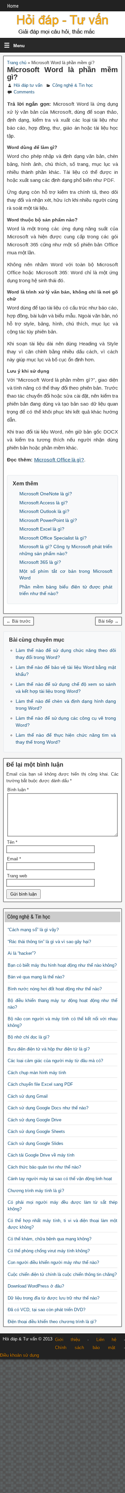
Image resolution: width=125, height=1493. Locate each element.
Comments (24, 91)
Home (13, 6)
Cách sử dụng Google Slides (35, 1143)
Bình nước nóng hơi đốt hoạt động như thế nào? (55, 988)
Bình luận (18, 789)
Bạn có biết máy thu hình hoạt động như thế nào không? (62, 965)
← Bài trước (18, 621)
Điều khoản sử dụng (19, 1355)
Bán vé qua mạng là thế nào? (36, 976)
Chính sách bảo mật (85, 1347)
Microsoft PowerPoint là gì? (48, 520)
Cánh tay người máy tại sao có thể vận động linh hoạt (60, 1178)
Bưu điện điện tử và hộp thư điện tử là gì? (49, 1049)
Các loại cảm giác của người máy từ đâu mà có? (55, 1060)
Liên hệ (106, 1339)
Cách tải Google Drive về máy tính (41, 1155)
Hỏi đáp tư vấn (28, 85)
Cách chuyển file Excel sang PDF (40, 1084)
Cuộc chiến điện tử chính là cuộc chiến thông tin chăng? (62, 1274)
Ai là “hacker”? (22, 953)
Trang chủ (16, 62)
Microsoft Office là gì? (59, 459)
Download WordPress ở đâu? (36, 1286)
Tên (12, 842)
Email (14, 858)
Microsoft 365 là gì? (40, 562)
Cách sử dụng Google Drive (34, 1119)
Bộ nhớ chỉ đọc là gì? (28, 1037)
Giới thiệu (67, 1339)
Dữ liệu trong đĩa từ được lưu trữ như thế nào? (53, 1298)
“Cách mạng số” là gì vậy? (33, 929)
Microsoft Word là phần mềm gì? (62, 73)
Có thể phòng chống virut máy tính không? (49, 1250)
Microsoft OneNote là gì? (45, 493)
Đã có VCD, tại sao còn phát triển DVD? (46, 1309)
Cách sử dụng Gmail (28, 1096)
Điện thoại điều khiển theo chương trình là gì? (52, 1321)
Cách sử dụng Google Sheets (36, 1131)
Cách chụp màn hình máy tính (37, 1072)
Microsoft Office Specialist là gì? (53, 538)
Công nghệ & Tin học (72, 85)
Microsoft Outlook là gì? (44, 511)
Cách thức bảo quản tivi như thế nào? (44, 1167)
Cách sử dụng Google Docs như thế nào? (48, 1107)
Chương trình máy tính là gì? (36, 1190)
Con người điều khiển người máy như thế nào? (53, 1262)
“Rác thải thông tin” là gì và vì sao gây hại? (49, 941)
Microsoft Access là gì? (43, 502)
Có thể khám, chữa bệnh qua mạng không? (49, 1238)
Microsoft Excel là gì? (41, 529)
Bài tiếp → (108, 621)
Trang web (17, 875)
